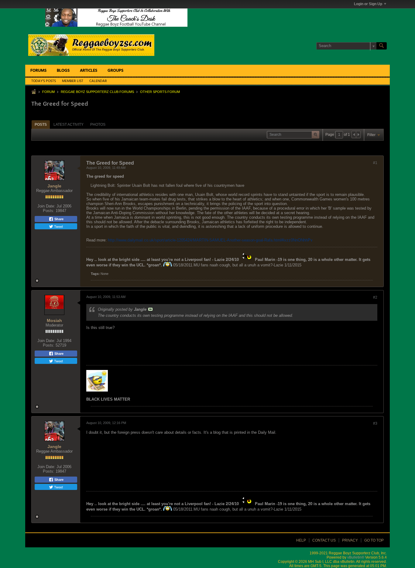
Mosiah (54, 320)
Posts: (48, 210)
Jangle (54, 185)
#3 (375, 423)
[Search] (381, 46)
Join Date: (46, 206)
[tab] (40, 124)
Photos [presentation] (97, 124)
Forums (38, 70)
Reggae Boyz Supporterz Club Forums (97, 92)
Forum (48, 92)
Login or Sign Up (368, 4)
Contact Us (324, 540)
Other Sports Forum (160, 92)
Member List (72, 81)
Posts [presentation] (41, 124)
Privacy (350, 540)
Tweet (58, 226)
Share (58, 219)
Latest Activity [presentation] (68, 124)
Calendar (98, 81)
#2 (375, 297)
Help (301, 540)
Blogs (63, 70)
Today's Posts (43, 81)
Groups (115, 70)
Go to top (374, 540)
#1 (375, 163)
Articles (88, 70)
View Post (150, 309)
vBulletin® (355, 557)
